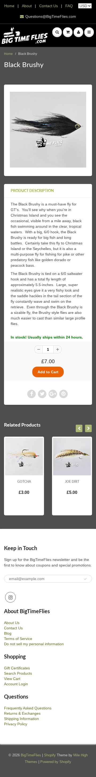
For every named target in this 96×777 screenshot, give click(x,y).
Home (9, 6)
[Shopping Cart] (67, 32)
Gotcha (24, 482)
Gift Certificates (17, 668)
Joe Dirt (72, 482)
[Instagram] (10, 597)
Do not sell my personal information (34, 644)
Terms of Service (18, 638)
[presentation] (79, 428)
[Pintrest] (63, 394)
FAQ (69, 6)
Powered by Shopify (55, 762)
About (27, 6)
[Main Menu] (89, 32)
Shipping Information (21, 719)
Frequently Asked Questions (27, 708)
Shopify (50, 755)
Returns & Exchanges (22, 713)
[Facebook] (31, 394)
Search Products (18, 673)
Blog (7, 633)
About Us (11, 623)
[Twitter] (42, 394)
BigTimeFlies (31, 755)
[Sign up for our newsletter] (85, 579)
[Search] (57, 32)
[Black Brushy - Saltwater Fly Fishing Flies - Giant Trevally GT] (48, 129)
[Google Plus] (53, 394)
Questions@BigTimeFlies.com (50, 16)
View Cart (12, 679)
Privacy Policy (15, 724)
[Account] (78, 32)
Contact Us (48, 6)
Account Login (16, 684)
